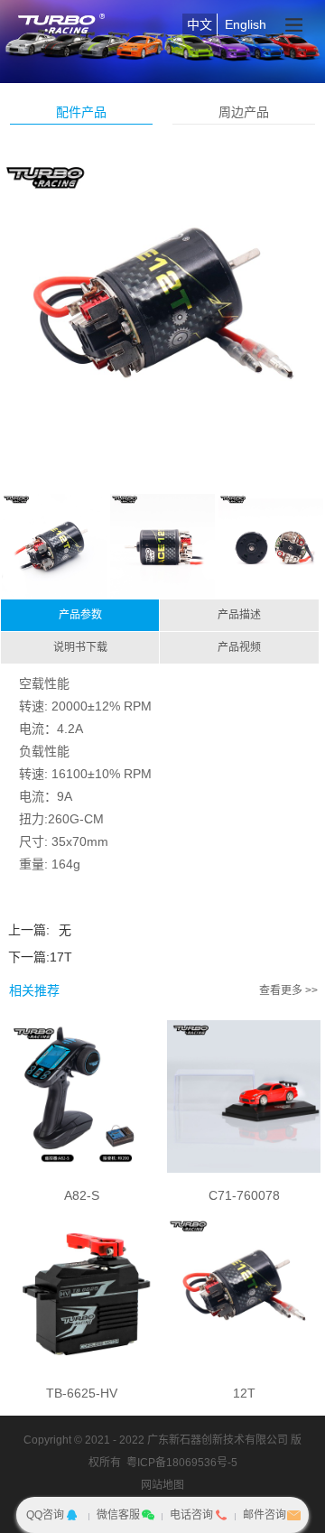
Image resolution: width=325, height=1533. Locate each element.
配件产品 (81, 112)
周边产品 (243, 112)
